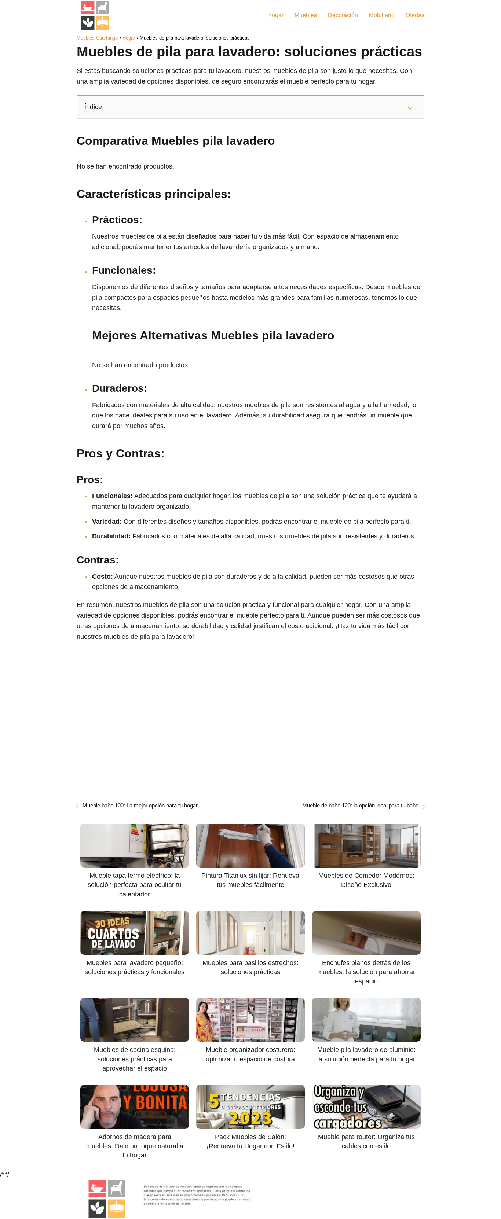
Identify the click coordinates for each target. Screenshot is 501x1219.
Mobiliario (382, 15)
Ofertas (415, 15)
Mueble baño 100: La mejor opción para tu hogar (140, 805)
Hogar (275, 15)
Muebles (306, 15)
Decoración (343, 15)
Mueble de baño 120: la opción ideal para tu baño (360, 805)
